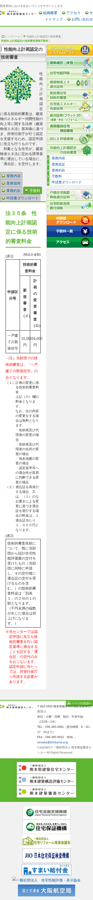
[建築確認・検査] (70, 62)
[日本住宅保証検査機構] (47, 855)
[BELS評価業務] (70, 139)
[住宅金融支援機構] (46, 812)
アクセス (73, 13)
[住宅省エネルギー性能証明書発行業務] (70, 106)
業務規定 (58, 164)
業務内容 (13, 176)
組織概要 (50, 13)
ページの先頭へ (82, 703)
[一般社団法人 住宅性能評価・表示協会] (46, 879)
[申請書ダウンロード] (70, 220)
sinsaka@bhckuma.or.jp (52, 742)
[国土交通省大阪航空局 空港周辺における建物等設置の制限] (46, 889)
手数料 (35, 191)
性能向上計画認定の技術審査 (44, 36)
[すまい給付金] (46, 869)
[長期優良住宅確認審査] (70, 128)
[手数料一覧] (70, 231)
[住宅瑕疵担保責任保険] (70, 205)
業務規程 (13, 183)
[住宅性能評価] (70, 73)
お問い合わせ (82, 19)
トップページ (13, 36)
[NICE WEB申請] (70, 51)
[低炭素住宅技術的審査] (70, 95)
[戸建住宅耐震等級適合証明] (70, 194)
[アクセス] (70, 242)
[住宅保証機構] (46, 827)
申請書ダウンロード (22, 198)
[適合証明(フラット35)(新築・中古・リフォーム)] (70, 117)
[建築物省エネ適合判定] (70, 84)
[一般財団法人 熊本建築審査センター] (18, 13)
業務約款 (13, 191)
